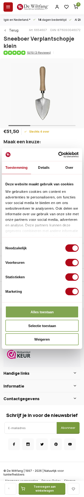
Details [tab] (43, 167)
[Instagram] (28, 444)
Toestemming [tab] (16, 167)
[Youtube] (70, 444)
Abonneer (68, 428)
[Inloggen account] (57, 7)
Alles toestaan (42, 312)
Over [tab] (69, 167)
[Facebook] (14, 444)
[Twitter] (42, 444)
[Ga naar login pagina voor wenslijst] (66, 7)
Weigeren (42, 339)
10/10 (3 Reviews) (39, 52)
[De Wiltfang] (32, 7)
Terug (13, 30)
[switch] (72, 262)
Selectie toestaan (42, 326)
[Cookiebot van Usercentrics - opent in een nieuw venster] (59, 155)
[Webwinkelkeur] (42, 355)
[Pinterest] (56, 444)
